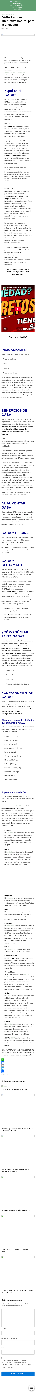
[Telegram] (18, 1068)
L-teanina (10, 833)
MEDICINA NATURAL (7, 14)
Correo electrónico (9, 1338)
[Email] (18, 1065)
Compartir (4, 1074)
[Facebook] (18, 1062)
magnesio (9, 898)
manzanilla (10, 926)
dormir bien (26, 517)
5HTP (12, 1038)
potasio (9, 1024)
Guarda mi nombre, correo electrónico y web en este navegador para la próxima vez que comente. (16, 1364)
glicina (9, 996)
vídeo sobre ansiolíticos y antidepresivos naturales (14, 72)
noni (8, 912)
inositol (9, 852)
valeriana (10, 949)
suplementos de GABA (12, 806)
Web (3, 1348)
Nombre (4, 1329)
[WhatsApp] (18, 1059)
